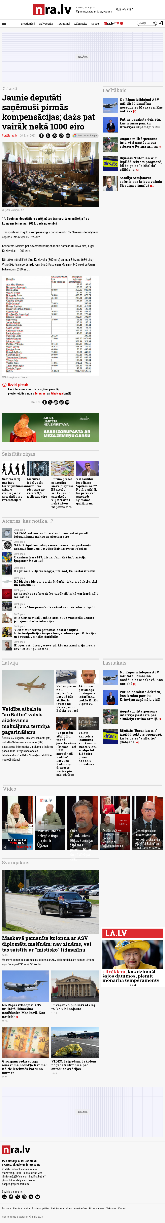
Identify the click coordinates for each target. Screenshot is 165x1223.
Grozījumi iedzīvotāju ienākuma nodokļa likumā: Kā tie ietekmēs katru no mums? (24, 1067)
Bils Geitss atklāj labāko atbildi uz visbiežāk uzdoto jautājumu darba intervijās (54, 619)
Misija (27, 1208)
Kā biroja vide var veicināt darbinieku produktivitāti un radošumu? (55, 583)
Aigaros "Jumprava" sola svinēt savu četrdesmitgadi (54, 607)
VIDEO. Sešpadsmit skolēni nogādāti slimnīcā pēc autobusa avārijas (73, 1065)
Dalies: (35, 402)
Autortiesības (80, 1208)
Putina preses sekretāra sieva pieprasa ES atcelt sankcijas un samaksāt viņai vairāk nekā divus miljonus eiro (62, 493)
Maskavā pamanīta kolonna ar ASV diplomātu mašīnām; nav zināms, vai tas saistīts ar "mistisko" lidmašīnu (46, 944)
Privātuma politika (40, 1208)
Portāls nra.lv (9, 135)
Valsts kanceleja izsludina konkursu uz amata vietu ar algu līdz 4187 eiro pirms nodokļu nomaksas (88, 748)
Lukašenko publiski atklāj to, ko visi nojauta (73, 1007)
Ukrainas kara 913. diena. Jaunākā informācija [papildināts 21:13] (50, 559)
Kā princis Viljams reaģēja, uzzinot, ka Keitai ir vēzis (55, 571)
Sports (95, 23)
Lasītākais (114, 90)
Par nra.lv (6, 1208)
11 (152, 185)
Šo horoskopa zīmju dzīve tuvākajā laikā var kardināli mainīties (56, 595)
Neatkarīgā (28, 23)
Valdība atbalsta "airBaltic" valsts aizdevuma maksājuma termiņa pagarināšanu (26, 720)
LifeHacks (80, 23)
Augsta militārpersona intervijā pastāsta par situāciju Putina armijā (139, 142)
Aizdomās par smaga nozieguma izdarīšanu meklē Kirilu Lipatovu (88, 694)
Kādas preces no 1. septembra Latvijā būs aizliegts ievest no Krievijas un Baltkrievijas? (67, 698)
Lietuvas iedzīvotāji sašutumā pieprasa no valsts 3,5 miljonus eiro (37, 487)
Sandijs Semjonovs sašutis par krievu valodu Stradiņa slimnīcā (141, 181)
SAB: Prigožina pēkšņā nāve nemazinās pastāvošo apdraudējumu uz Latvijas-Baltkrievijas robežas (52, 547)
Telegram (40, 393)
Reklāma (17, 1208)
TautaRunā (63, 23)
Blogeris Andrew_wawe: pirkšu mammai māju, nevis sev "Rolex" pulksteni (54, 647)
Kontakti (122, 1208)
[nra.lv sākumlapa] (52, 9)
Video (9, 789)
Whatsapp (57, 393)
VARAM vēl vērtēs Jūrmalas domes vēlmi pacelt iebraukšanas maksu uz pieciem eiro (51, 534)
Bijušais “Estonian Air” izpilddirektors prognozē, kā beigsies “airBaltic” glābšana (141, 164)
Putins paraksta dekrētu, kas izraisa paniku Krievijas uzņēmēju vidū (140, 123)
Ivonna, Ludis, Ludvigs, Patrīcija (93, 12)
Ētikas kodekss (96, 1208)
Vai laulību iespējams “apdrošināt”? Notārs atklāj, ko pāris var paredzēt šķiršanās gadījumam (86, 491)
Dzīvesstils (46, 23)
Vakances (111, 1208)
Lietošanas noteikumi (61, 1208)
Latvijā (12, 88)
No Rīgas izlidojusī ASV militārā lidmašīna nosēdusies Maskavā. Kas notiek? (141, 105)
